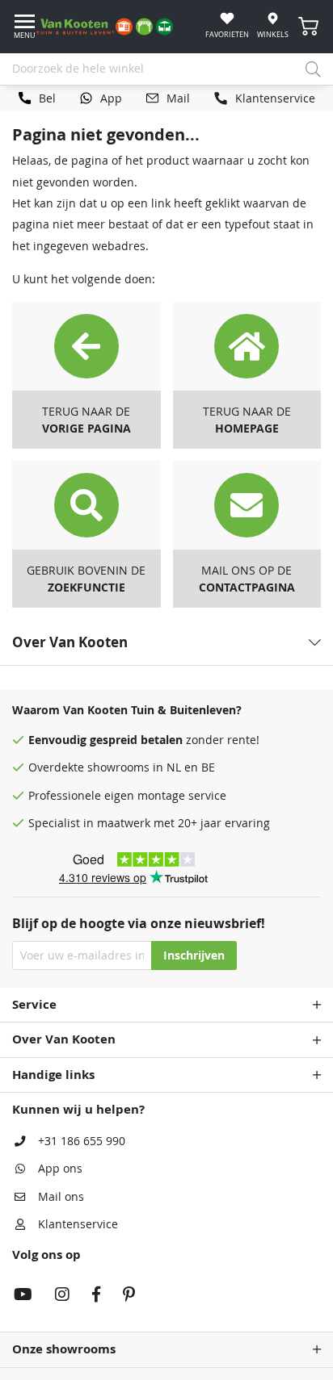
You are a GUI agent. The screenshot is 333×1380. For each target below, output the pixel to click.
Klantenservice (78, 1224)
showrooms (118, 767)
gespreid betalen (136, 740)
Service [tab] (34, 1004)
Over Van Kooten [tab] (64, 1039)
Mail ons (61, 1197)
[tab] (166, 642)
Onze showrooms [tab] (64, 1348)
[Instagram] (62, 1296)
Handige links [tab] (53, 1074)
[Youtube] (23, 1296)
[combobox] (166, 69)
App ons (60, 1168)
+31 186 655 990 (81, 1141)
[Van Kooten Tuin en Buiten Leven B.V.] (110, 27)
